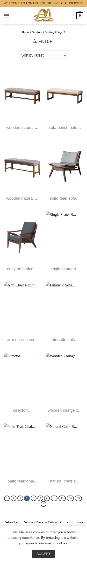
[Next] (43, 504)
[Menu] (7, 16)
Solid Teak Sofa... (65, 198)
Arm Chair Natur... (22, 339)
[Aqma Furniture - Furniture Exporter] (43, 15)
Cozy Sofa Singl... (22, 269)
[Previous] (7, 498)
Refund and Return (18, 522)
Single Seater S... (65, 269)
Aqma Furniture (71, 522)
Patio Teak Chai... (22, 481)
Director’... (22, 410)
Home (25, 32)
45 (78, 498)
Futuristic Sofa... (65, 339)
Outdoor (37, 32)
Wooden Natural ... (22, 127)
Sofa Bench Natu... (65, 127)
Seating (49, 32)
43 (62, 498)
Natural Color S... (65, 481)
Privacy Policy (46, 522)
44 (70, 498)
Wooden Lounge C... (65, 410)
